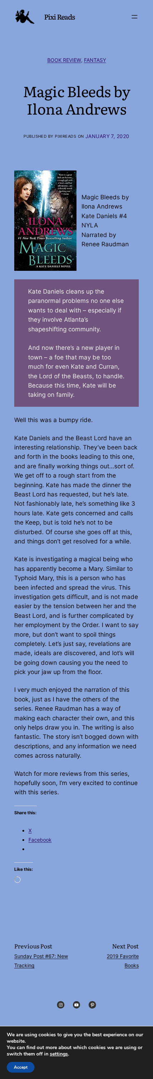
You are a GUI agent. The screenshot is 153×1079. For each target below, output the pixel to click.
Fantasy (95, 60)
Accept (20, 1067)
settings (59, 1054)
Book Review (64, 60)
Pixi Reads (59, 16)
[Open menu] (134, 16)
